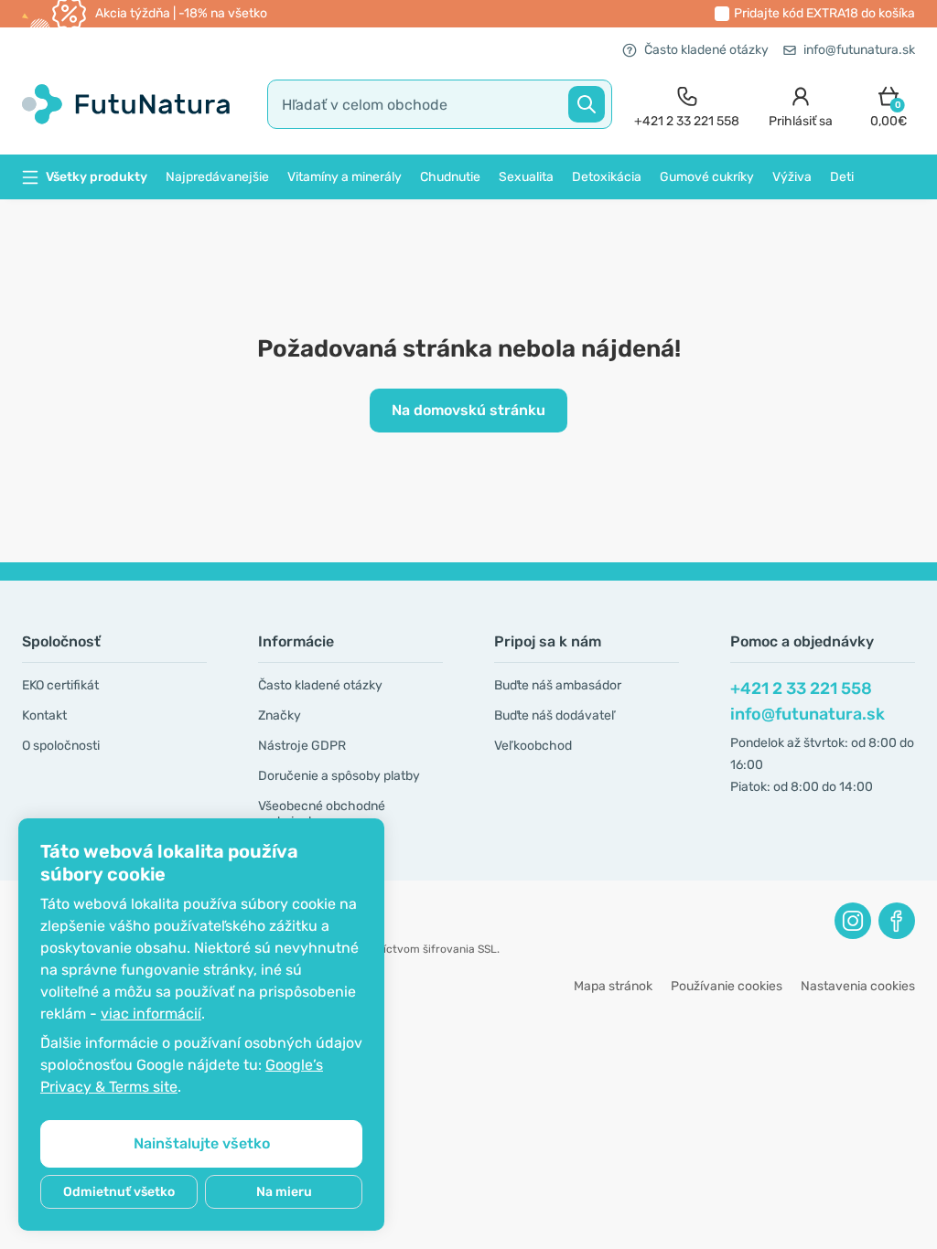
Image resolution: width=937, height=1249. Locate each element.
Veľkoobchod (533, 745)
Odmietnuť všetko (119, 1192)
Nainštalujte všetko (202, 1143)
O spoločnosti (61, 745)
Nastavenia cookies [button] (858, 986)
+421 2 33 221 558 (801, 688)
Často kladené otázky (706, 50)
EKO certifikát (60, 685)
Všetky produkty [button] (96, 177)
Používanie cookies (726, 986)
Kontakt (44, 715)
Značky (279, 715)
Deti (842, 177)
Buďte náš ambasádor (557, 685)
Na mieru (284, 1192)
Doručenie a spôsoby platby (339, 776)
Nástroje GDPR (302, 745)
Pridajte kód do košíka (824, 13)
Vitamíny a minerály (344, 177)
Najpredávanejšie (217, 177)
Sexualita (526, 177)
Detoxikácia (606, 177)
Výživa (792, 177)
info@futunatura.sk (859, 50)
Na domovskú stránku (468, 410)
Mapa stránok (613, 986)
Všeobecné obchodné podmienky (321, 813)
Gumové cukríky (707, 177)
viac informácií (151, 1013)
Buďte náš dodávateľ (554, 715)
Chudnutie (450, 177)
